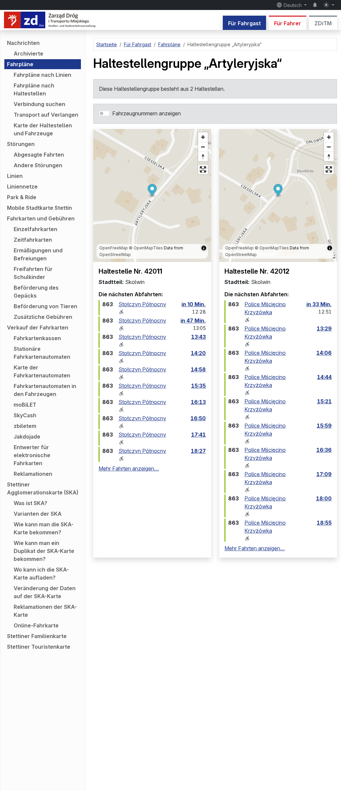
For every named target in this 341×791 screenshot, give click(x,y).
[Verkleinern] (203, 147)
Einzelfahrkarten (35, 229)
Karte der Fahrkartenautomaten (42, 371)
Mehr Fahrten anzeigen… (129, 468)
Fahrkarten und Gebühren (41, 218)
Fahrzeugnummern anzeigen (146, 113)
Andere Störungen (38, 165)
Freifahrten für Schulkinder (33, 273)
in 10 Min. (193, 304)
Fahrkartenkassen (37, 338)
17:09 (324, 474)
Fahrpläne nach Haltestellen (34, 89)
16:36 (324, 450)
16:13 (198, 402)
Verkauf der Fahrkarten (37, 327)
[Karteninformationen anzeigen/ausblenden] (204, 248)
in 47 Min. (193, 320)
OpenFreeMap (113, 247)
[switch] (104, 113)
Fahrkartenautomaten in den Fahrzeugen (45, 390)
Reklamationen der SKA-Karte (45, 610)
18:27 (198, 451)
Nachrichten (23, 43)
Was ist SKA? (30, 503)
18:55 (324, 522)
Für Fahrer (287, 23)
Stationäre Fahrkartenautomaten (42, 352)
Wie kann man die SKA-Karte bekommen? (44, 528)
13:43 (198, 336)
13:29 (324, 328)
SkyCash (25, 415)
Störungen (21, 144)
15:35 (198, 385)
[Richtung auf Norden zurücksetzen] (203, 156)
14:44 (324, 377)
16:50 (198, 418)
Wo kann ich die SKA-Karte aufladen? (41, 573)
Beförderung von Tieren (45, 306)
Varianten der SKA (38, 513)
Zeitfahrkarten (33, 239)
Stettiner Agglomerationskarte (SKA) (42, 488)
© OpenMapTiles (146, 247)
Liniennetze (22, 186)
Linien (15, 176)
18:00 (324, 498)
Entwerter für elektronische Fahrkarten (32, 455)
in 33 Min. (319, 304)
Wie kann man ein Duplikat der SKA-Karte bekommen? (44, 551)
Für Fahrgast (244, 23)
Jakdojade (27, 436)
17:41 (198, 434)
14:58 (198, 369)
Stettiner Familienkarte (37, 636)
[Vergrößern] (203, 137)
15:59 (324, 425)
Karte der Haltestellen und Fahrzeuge (43, 129)
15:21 (324, 401)
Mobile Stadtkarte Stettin (39, 207)
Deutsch (292, 5)
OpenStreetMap (115, 254)
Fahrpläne (20, 64)
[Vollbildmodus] (203, 169)
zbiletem (25, 426)
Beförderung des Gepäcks (36, 291)
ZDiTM (323, 23)
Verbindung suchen (39, 104)
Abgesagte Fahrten (39, 154)
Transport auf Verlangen (46, 114)
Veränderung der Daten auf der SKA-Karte (45, 592)
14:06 (324, 352)
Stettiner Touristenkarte (38, 646)
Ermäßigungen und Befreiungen (38, 254)
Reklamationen (33, 473)
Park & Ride (21, 197)
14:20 (198, 353)
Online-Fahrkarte (36, 625)
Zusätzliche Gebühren (43, 317)
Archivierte (28, 53)
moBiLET (25, 404)
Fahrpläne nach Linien (42, 74)
